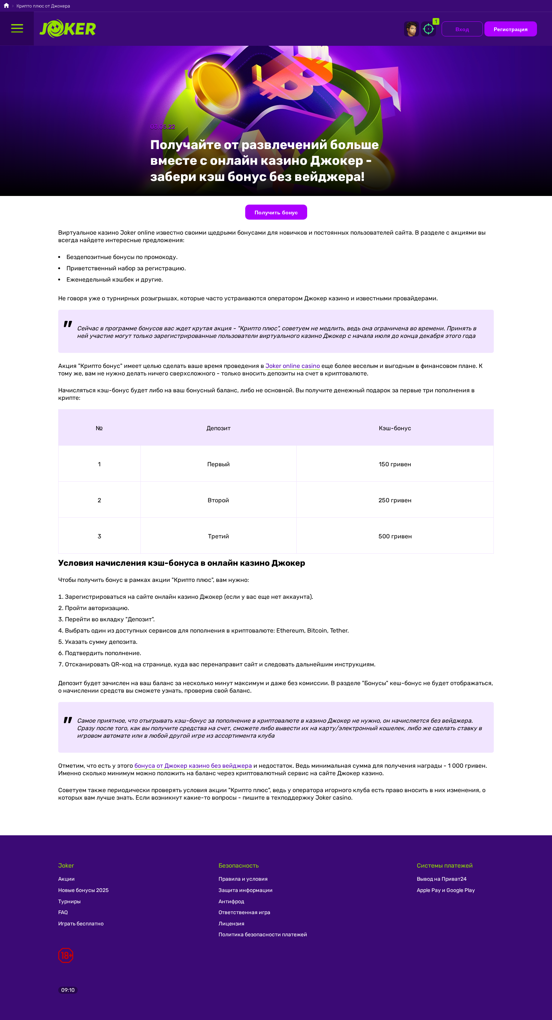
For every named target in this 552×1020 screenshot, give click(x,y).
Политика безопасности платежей (263, 934)
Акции (66, 879)
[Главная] (6, 6)
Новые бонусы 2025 (83, 890)
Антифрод (231, 901)
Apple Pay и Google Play (446, 890)
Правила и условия (243, 879)
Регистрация (511, 29)
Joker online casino (292, 365)
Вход (462, 29)
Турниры (69, 901)
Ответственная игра (244, 912)
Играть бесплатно (81, 924)
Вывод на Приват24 (442, 879)
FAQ (63, 912)
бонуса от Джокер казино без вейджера (193, 765)
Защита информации (246, 890)
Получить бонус (276, 212)
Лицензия (231, 924)
